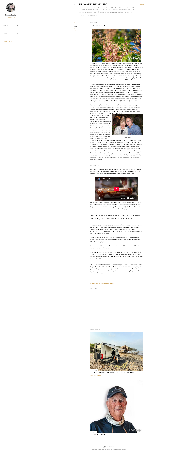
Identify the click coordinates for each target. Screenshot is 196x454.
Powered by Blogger (110, 446)
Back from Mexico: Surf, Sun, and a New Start (113, 372)
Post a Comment (98, 375)
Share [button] (75, 22)
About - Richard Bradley (91, 15)
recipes (75, 31)
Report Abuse (7, 41)
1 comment (96, 437)
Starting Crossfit (99, 434)
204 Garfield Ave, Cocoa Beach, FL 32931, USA (105, 283)
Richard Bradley (93, 4)
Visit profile (11, 17)
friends (75, 29)
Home (81, 15)
